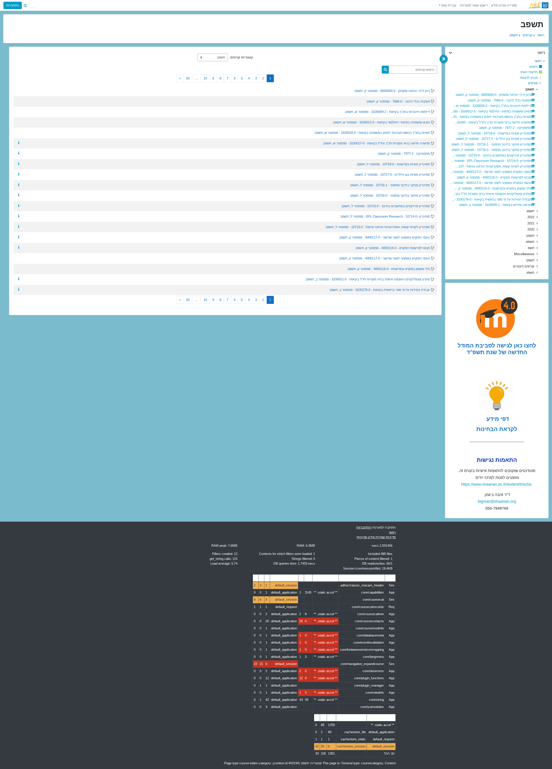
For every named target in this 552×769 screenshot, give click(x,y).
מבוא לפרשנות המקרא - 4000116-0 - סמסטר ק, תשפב (392, 248)
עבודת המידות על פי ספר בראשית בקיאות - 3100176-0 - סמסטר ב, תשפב (379, 290)
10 (205, 78)
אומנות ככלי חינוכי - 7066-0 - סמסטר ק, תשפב (398, 101)
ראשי (540, 35)
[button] (25, 5)
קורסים (527, 35)
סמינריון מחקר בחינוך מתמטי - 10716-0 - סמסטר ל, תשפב (390, 195)
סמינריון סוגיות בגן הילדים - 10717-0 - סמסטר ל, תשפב (392, 174)
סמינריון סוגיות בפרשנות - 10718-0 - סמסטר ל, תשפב (393, 164)
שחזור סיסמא (16, 40)
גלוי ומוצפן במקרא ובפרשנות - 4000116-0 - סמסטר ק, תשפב (388, 269)
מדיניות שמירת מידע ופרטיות (376, 537)
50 (188, 78)
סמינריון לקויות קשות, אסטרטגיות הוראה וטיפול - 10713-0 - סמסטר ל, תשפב (377, 227)
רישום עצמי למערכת (474, 5)
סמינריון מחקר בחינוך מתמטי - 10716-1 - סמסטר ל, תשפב (390, 185)
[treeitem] (497, 61)
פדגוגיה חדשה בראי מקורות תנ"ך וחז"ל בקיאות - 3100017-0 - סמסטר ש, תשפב (376, 143)
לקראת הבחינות (496, 429)
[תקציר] (17, 143)
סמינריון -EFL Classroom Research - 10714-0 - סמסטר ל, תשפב (385, 216)
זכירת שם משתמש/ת (58, 40)
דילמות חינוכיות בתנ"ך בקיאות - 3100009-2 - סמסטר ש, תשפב (387, 112)
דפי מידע (497, 419)
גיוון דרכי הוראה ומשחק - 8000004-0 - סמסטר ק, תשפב (392, 91)
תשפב (513, 35)
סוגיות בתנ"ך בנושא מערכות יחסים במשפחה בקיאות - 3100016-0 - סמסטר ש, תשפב (372, 132)
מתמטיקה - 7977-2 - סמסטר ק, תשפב (404, 153)
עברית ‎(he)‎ (448, 5)
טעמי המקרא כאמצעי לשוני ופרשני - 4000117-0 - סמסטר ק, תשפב (384, 237)
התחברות (12, 5)
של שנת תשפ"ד (486, 352)
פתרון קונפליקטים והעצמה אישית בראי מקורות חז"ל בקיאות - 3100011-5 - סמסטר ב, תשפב (368, 279)
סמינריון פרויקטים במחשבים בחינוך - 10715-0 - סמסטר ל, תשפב (385, 206)
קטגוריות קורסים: (241, 57)
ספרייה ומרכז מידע (504, 5)
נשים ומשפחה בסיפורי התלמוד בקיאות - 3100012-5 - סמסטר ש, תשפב (381, 122)
